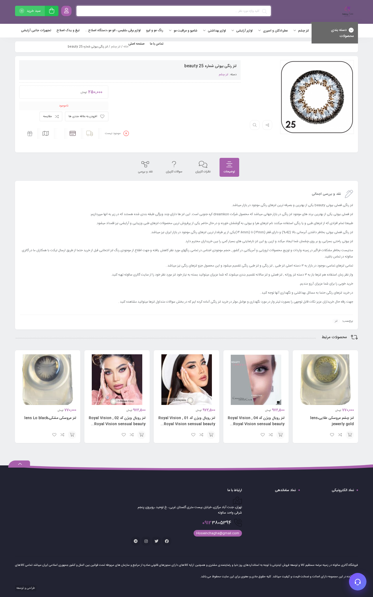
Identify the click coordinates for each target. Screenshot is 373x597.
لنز (336, 321)
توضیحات (229, 171)
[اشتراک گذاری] (267, 125)
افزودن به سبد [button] (350, 435)
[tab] (229, 167)
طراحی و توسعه (25, 588)
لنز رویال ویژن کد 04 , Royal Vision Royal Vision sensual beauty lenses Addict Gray (256, 424)
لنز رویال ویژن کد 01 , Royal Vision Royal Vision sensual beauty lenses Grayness (186, 424)
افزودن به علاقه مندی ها (83, 116)
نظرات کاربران (203, 171)
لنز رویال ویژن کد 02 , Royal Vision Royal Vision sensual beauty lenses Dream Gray (117, 424)
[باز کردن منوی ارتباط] (357, 581)
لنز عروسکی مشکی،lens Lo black (50, 418)
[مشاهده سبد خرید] (51, 11)
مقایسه (47, 116)
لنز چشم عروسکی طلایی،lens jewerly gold (332, 421)
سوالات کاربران (174, 171)
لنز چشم (115, 46)
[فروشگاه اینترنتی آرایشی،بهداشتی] (347, 12)
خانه (125, 46)
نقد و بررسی (145, 171)
